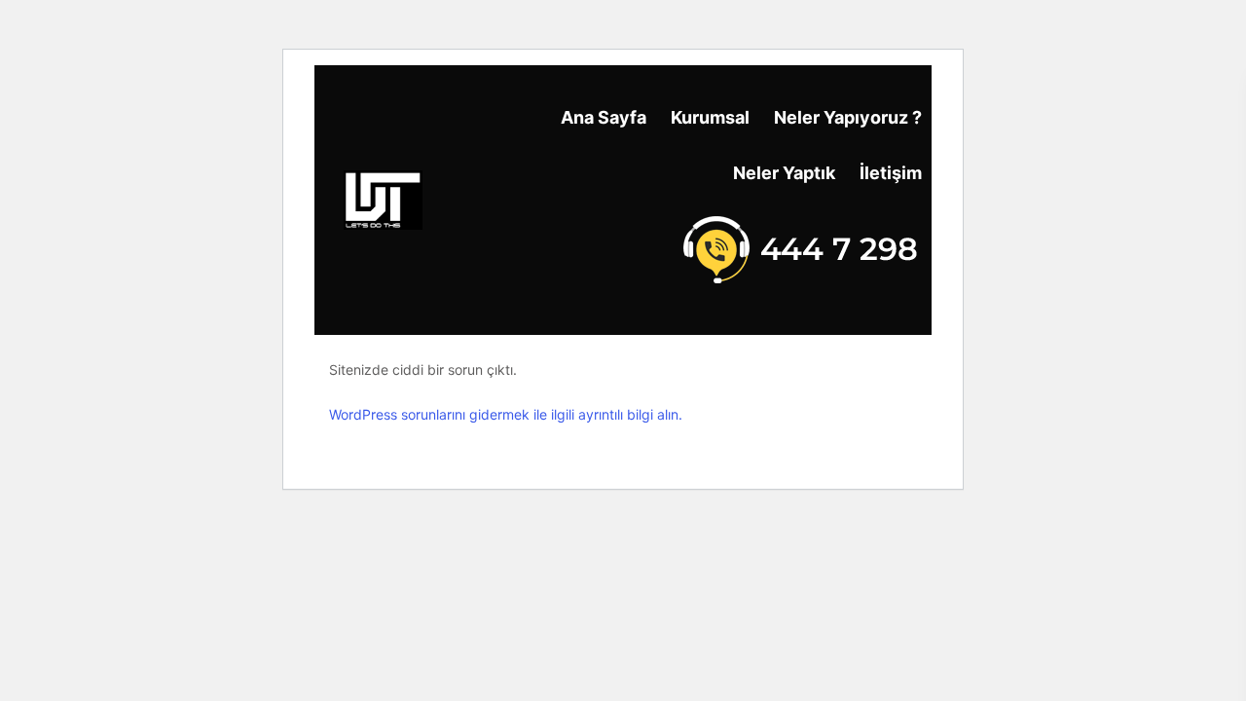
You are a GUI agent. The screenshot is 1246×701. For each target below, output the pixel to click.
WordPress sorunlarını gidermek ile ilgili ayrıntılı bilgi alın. (505, 414)
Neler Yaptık (784, 173)
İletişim (891, 173)
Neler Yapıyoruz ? (848, 117)
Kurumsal (710, 117)
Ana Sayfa (603, 117)
